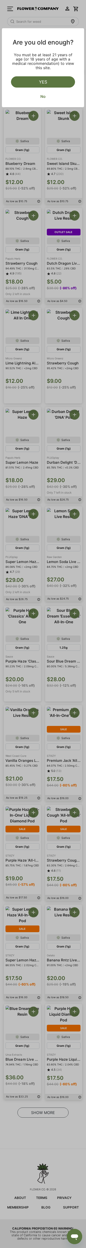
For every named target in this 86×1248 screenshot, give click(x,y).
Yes (43, 81)
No (43, 96)
